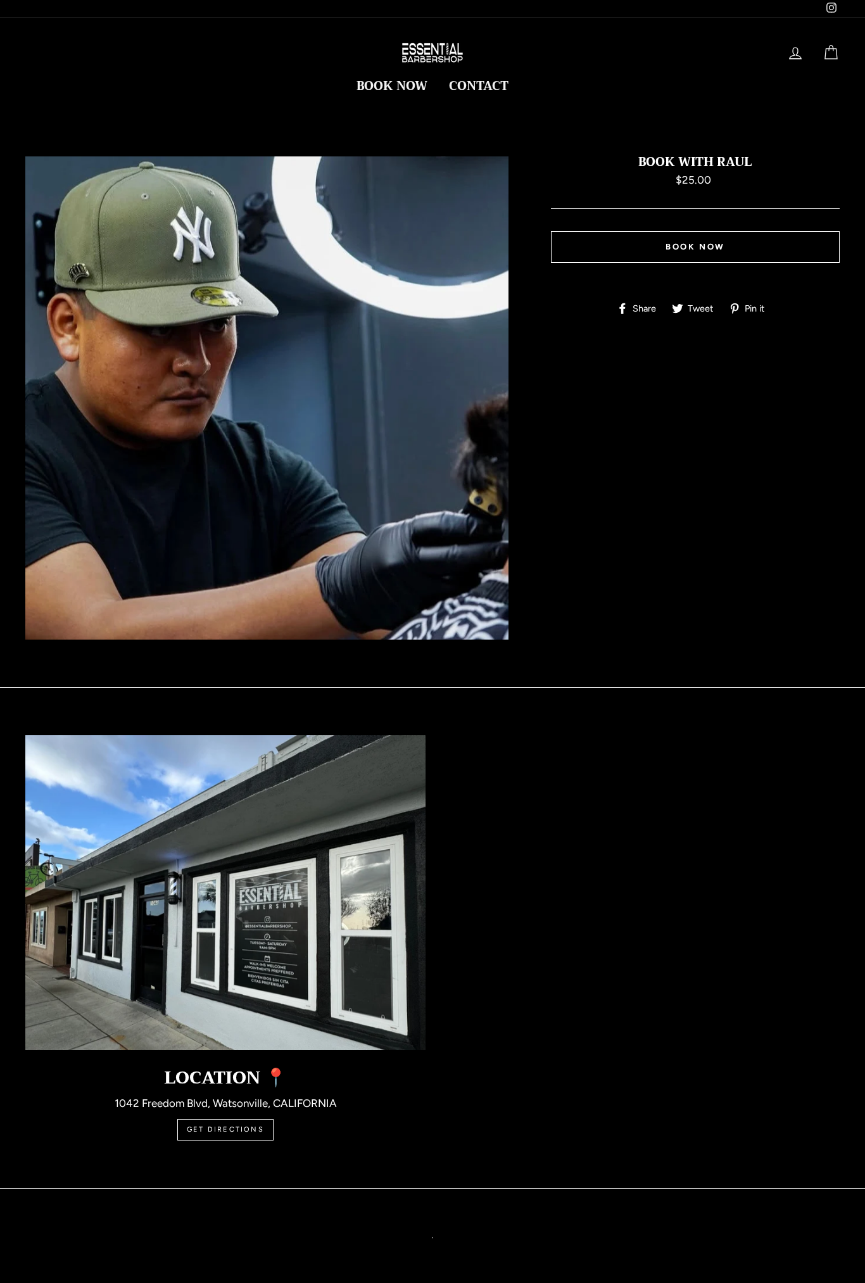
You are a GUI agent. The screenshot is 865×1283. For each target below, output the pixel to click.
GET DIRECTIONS (225, 1129)
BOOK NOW (392, 85)
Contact (478, 85)
